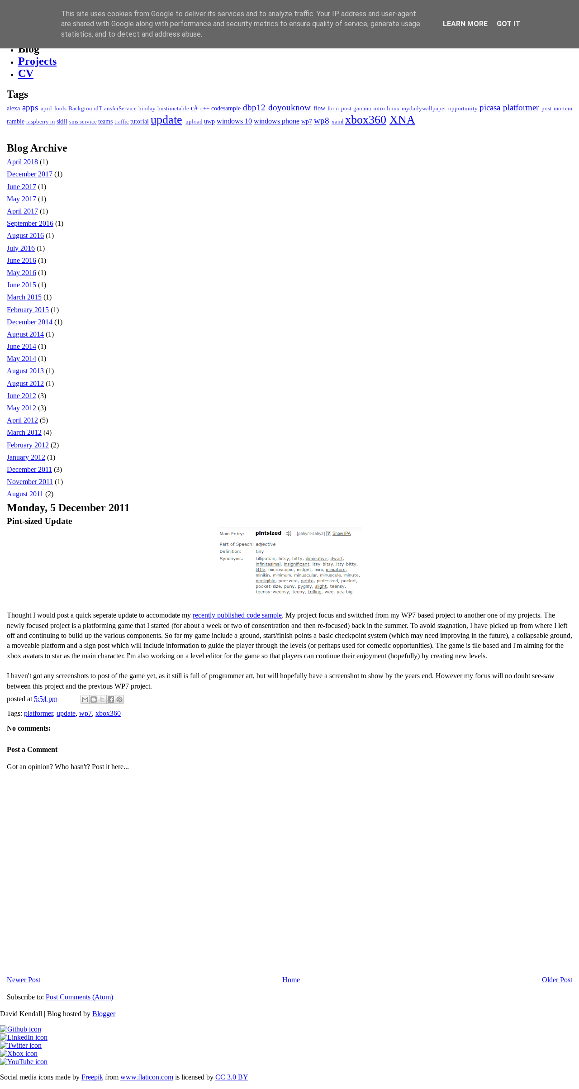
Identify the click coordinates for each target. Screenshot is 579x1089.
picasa (489, 107)
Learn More (465, 23)
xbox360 (365, 119)
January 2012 (26, 457)
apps (30, 107)
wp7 (306, 121)
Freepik (92, 1077)
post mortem (556, 108)
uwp (209, 121)
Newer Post (23, 980)
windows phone (276, 121)
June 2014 (21, 346)
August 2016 (25, 235)
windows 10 (234, 121)
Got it (508, 23)
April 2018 (22, 162)
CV (25, 73)
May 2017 (21, 199)
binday (147, 108)
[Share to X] (102, 699)
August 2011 (25, 494)
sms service (83, 122)
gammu (362, 108)
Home (291, 980)
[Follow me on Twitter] (21, 1045)
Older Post (557, 980)
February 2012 (28, 445)
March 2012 (24, 432)
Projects (37, 61)
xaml (338, 122)
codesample (226, 108)
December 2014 (29, 322)
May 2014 (21, 358)
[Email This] (85, 699)
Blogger (103, 1014)
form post (339, 108)
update (166, 119)
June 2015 (21, 285)
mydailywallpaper (424, 108)
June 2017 (21, 186)
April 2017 (22, 211)
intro (379, 108)
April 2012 (22, 420)
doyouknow (289, 107)
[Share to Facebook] (110, 699)
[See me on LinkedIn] (23, 1037)
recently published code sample (237, 615)
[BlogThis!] (93, 699)
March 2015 (24, 297)
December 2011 (29, 469)
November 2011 (30, 481)
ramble (15, 121)
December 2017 (29, 174)
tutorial (139, 121)
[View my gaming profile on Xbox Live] (19, 1053)
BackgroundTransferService (102, 108)
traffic (121, 122)
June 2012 (21, 395)
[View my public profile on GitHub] (20, 1029)
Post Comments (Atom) (79, 997)
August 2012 (25, 383)
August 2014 (25, 334)
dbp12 (254, 107)
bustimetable (173, 108)
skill (62, 121)
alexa (13, 108)
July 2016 (21, 248)
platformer (521, 107)
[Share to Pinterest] (119, 699)
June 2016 (21, 260)
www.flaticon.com (146, 1077)
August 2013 (25, 371)
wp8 (321, 120)
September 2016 (30, 223)
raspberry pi (40, 122)
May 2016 (21, 272)
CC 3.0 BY (231, 1077)
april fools (53, 108)
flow (319, 108)
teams (105, 121)
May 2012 (21, 408)
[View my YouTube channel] (23, 1061)
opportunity (463, 108)
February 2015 (28, 310)
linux (393, 108)
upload (194, 122)
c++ (204, 108)
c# (194, 108)
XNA (402, 119)
